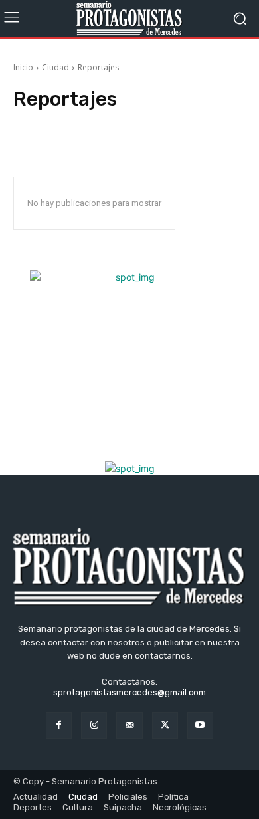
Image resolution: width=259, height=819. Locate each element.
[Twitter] (165, 725)
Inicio (23, 67)
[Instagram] (94, 725)
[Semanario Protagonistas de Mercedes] (129, 18)
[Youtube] (200, 725)
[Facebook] (59, 725)
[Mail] (129, 725)
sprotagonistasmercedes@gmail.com (129, 692)
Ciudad (55, 67)
